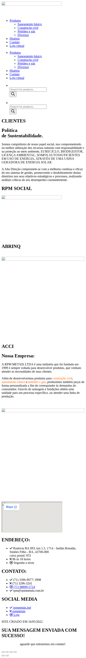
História (15, 38)
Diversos (23, 35)
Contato (15, 42)
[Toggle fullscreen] (11, 652)
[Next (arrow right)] (7, 655)
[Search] (13, 94)
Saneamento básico (30, 24)
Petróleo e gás (26, 31)
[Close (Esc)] (3, 652)
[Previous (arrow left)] (3, 655)
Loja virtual (17, 46)
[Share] (7, 652)
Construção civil (28, 27)
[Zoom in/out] (15, 652)
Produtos (15, 20)
